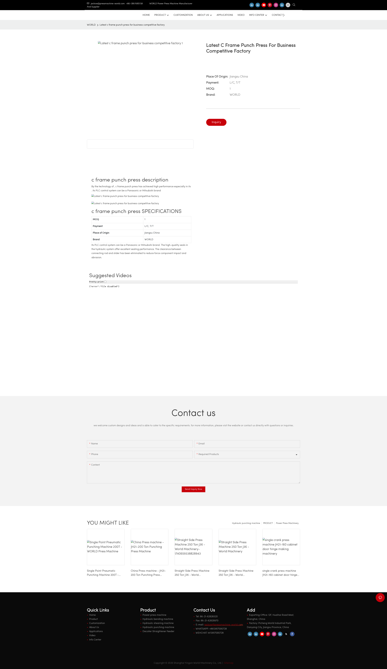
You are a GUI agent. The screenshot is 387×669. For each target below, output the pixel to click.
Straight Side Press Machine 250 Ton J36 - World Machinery (236, 573)
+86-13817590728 (137, 4)
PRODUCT (268, 523)
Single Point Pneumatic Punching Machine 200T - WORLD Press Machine (103, 573)
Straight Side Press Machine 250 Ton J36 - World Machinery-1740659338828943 (192, 573)
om (223, 625)
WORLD (91, 25)
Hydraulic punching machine (246, 523)
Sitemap (228, 663)
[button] (284, 15)
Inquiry (216, 122)
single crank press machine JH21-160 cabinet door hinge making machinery (279, 573)
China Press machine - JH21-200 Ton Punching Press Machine (148, 573)
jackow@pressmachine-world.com (108, 4)
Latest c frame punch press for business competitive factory (132, 25)
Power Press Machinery (287, 523)
